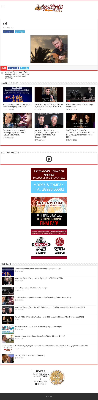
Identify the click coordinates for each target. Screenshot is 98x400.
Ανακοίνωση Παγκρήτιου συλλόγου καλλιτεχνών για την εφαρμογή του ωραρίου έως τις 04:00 (51, 346)
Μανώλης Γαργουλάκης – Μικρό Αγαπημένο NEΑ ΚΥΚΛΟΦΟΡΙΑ (49, 105)
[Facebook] (49, 396)
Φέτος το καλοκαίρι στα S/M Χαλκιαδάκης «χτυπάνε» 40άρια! (38, 327)
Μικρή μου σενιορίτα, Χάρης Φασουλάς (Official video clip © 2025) (40, 336)
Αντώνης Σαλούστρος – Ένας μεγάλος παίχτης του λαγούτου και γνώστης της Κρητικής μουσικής (17, 74)
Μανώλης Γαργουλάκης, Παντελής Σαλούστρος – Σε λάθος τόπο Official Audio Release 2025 (47, 133)
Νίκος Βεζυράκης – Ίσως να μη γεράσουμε (31, 288)
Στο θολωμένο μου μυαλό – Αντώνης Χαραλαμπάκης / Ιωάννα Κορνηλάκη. (15, 132)
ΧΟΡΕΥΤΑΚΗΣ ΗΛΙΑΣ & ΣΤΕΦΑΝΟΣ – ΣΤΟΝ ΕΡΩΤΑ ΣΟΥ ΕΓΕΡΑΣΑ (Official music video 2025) (80, 133)
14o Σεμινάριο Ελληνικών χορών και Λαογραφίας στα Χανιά (17, 105)
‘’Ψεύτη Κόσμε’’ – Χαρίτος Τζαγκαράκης (30, 355)
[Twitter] (51, 396)
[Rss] (47, 396)
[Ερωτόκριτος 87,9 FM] (49, 8)
